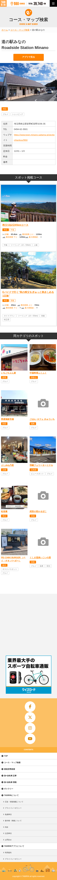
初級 (12, 300)
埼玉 (5, 109)
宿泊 (48, 566)
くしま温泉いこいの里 (40, 557)
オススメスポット (9, 569)
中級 (12, 230)
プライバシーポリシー (13, 808)
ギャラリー (8, 789)
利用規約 (8, 852)
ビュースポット (37, 474)
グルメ (5, 114)
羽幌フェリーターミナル (41, 465)
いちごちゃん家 (8, 373)
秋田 (4, 424)
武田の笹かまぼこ (38, 511)
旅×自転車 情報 (10, 782)
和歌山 (33, 377)
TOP (6, 756)
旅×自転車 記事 (10, 776)
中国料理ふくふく (38, 373)
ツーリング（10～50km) (21, 245)
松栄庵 (4, 511)
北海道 (33, 470)
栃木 (4, 565)
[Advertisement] (28, 624)
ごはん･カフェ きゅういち (42, 419)
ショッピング (17, 114)
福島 (33, 424)
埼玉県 (6, 320)
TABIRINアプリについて (14, 846)
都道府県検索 (9, 769)
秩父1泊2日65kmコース (15, 225)
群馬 (4, 377)
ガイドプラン (9, 316)
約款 (6, 827)
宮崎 (33, 562)
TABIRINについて (11, 795)
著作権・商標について (13, 821)
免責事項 (8, 814)
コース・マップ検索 (12, 762)
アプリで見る (28, 57)
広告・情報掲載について (14, 802)
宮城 (33, 516)
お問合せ (8, 840)
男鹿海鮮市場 (7, 419)
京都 (4, 470)
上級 (36, 245)
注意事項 (8, 833)
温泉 (41, 566)
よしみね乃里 (7, 465)
